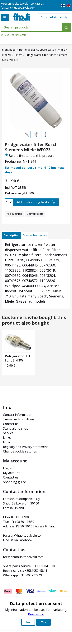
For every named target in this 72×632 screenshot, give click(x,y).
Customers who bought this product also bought (34, 320)
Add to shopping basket (33, 202)
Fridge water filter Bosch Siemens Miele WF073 (31, 147)
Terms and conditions (18, 419)
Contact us (10, 424)
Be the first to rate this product (31, 156)
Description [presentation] (11, 235)
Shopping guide (14, 482)
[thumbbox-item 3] (45, 134)
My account (11, 473)
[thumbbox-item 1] (27, 134)
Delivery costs (35, 213)
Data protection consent (36, 603)
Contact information (17, 415)
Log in (7, 468)
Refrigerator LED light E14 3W (17, 358)
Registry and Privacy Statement (25, 447)
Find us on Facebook (17, 540)
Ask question (14, 213)
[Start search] (66, 27)
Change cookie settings (20, 451)
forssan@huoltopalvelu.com (18, 7)
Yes (43, 622)
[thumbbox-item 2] (36, 134)
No (28, 622)
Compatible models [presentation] (35, 235)
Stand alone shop (15, 428)
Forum (7, 442)
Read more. (36, 614)
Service (8, 433)
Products (5, 17)
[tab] (11, 235)
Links (7, 437)
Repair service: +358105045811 (25, 571)
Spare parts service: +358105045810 (29, 566)
